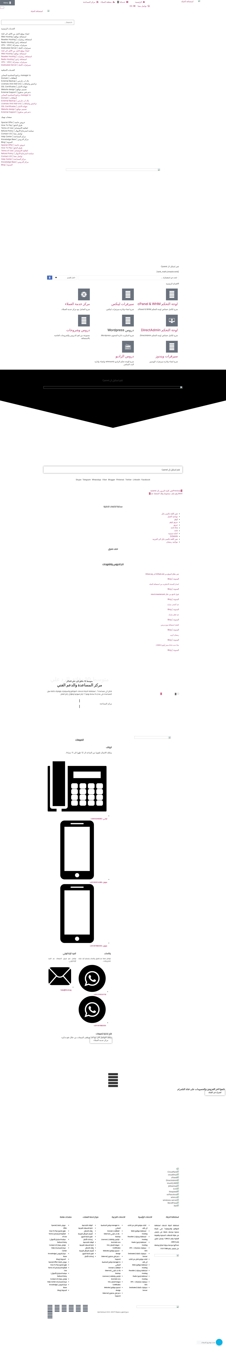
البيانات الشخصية (87, 1225)
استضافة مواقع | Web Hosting (13, 36)
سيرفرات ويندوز (167, 356)
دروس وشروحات (78, 330)
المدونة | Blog (6, 142)
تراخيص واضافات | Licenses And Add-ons (19, 84)
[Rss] (50, 1308)
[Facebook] (78, 1308)
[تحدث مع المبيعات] (174, 694)
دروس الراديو (125, 356)
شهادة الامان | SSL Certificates (14, 86)
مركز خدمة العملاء (77, 304)
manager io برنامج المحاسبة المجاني (16, 75)
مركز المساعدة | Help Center (13, 136)
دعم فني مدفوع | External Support (16, 92)
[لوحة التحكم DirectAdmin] (172, 320)
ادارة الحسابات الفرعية (85, 1228)
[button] (122, 2)
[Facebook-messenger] (71, 1308)
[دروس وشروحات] (84, 320)
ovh (176, 530)
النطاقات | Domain (9, 78)
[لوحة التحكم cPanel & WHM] (172, 294)
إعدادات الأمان (88, 1239)
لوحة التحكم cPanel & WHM (158, 304)
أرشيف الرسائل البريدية (85, 1233)
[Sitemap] (50, 1315)
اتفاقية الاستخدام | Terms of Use (14, 128)
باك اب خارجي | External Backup (15, 81)
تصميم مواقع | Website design (14, 89)
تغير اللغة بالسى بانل (169, 513)
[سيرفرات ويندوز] (172, 347)
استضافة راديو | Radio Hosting (14, 42)
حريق (176, 525)
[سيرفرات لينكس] (128, 294)
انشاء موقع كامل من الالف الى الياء (15, 34)
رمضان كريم (174, 635)
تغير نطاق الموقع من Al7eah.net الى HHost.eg (162, 574)
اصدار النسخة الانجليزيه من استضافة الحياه (164, 584)
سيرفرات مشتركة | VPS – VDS (14, 45)
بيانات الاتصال (88, 1230)
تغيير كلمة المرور (87, 1236)
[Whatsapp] (85, 1308)
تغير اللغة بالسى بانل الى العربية (165, 539)
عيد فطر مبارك (174, 615)
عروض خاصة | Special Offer (13, 122)
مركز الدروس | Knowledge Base (15, 139)
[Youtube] (64, 1308)
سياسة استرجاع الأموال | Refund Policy (17, 131)
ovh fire (174, 528)
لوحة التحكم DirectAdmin (159, 330)
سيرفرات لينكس (122, 304)
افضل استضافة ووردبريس (170, 625)
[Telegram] (57, 1308)
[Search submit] (49, 278)
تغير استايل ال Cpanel (170, 266)
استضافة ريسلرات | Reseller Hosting (16, 39)
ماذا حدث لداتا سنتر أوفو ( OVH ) (167, 645)
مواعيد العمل (172, 516)
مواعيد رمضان (172, 542)
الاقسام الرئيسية (172, 283)
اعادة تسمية (173, 533)
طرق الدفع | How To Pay (11, 125)
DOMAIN (174, 536)
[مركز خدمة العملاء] (84, 294)
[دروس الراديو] (128, 347)
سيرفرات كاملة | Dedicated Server (16, 48)
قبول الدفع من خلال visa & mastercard (165, 594)
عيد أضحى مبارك (173, 604)
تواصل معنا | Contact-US (11, 133)
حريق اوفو (174, 522)
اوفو (176, 519)
